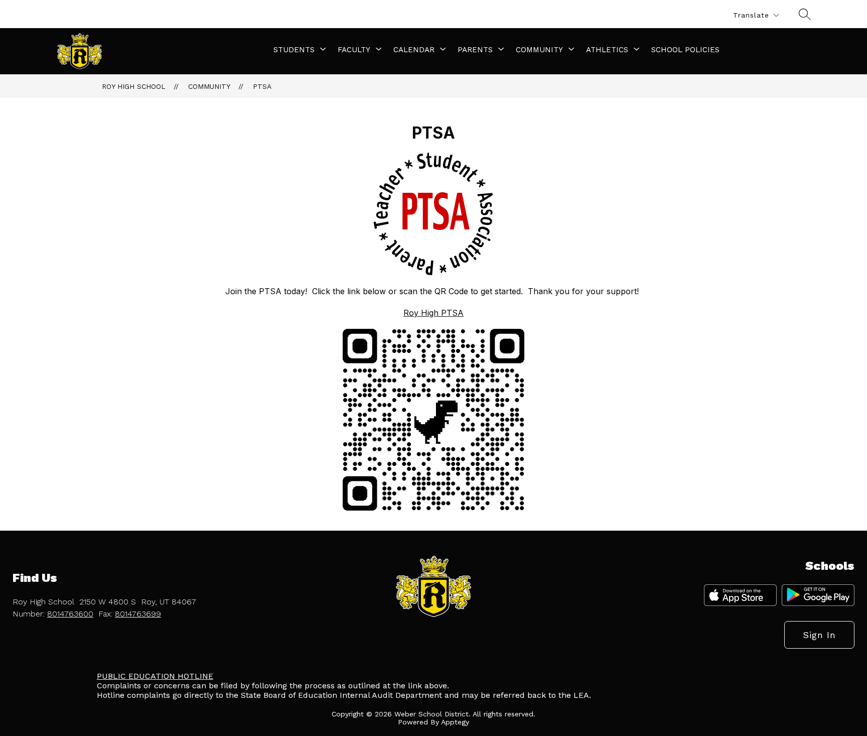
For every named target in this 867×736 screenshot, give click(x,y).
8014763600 (70, 614)
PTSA (262, 86)
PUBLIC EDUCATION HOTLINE (155, 676)
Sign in (819, 635)
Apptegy (455, 722)
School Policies (685, 49)
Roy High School (134, 86)
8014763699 (138, 614)
